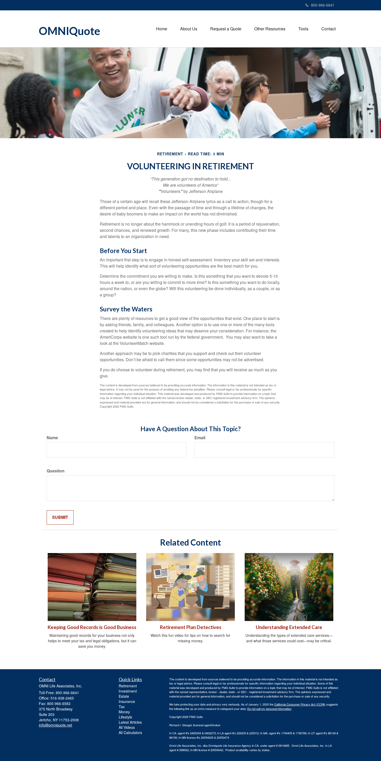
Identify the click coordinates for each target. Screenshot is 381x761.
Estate (124, 696)
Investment (128, 691)
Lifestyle (125, 717)
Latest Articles (130, 722)
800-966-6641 (322, 5)
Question (56, 471)
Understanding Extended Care (289, 627)
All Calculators (130, 732)
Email (199, 438)
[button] (189, 29)
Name (52, 438)
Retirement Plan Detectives (190, 627)
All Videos (127, 727)
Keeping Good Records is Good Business (92, 627)
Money (124, 711)
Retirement (128, 685)
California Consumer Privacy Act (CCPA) (300, 704)
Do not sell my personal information (269, 709)
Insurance (127, 701)
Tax (122, 706)
